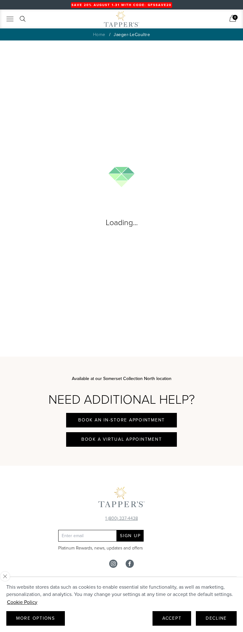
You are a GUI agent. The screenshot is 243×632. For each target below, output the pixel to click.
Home (99, 34)
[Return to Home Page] (121, 498)
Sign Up (130, 535)
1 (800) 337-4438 (121, 518)
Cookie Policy (22, 602)
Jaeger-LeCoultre (132, 34)
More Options (35, 618)
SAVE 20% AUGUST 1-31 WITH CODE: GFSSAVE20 (121, 5)
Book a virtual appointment (121, 439)
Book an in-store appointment (121, 420)
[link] (233, 18)
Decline (216, 618)
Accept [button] (172, 618)
